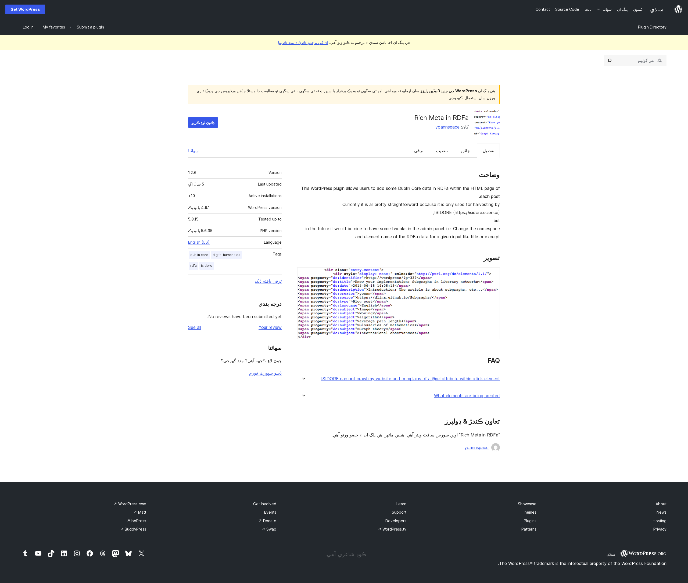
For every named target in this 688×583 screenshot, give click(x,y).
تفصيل (488, 150)
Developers (395, 520)
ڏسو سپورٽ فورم (265, 373)
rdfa (193, 266)
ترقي (418, 150)
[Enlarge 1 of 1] (492, 274)
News (661, 512)
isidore (206, 266)
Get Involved (264, 504)
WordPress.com (130, 504)
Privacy (659, 529)
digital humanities (226, 255)
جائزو (465, 150)
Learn (401, 504)
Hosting (659, 520)
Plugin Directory (652, 27)
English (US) (199, 242)
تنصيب (442, 150)
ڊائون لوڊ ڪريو (203, 122)
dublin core (199, 255)
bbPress (136, 520)
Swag (269, 529)
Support (399, 512)
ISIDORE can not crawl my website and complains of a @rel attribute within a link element (410, 378)
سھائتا (193, 150)
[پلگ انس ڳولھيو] (609, 60)
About (661, 504)
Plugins (530, 520)
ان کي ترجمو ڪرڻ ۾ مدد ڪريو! (303, 42)
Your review (270, 327)
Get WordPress (25, 9)
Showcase (527, 504)
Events (270, 512)
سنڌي (611, 554)
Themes (529, 512)
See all (194, 327)
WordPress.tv (392, 529)
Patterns (528, 529)
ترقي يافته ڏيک (268, 281)
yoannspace (447, 127)
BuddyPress (133, 529)
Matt (140, 512)
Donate (267, 520)
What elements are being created (467, 395)
